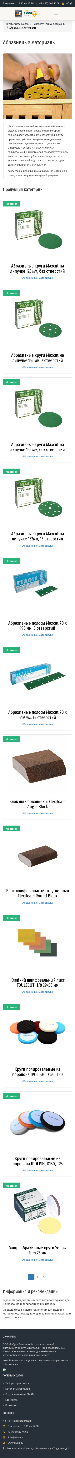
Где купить (11, 1399)
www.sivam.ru (15, 1442)
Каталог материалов (17, 24)
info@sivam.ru (16, 1437)
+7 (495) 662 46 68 (49, 3)
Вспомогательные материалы (49, 24)
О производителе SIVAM (19, 1394)
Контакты (11, 1405)
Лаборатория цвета (17, 1383)
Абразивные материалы (37, 278)
